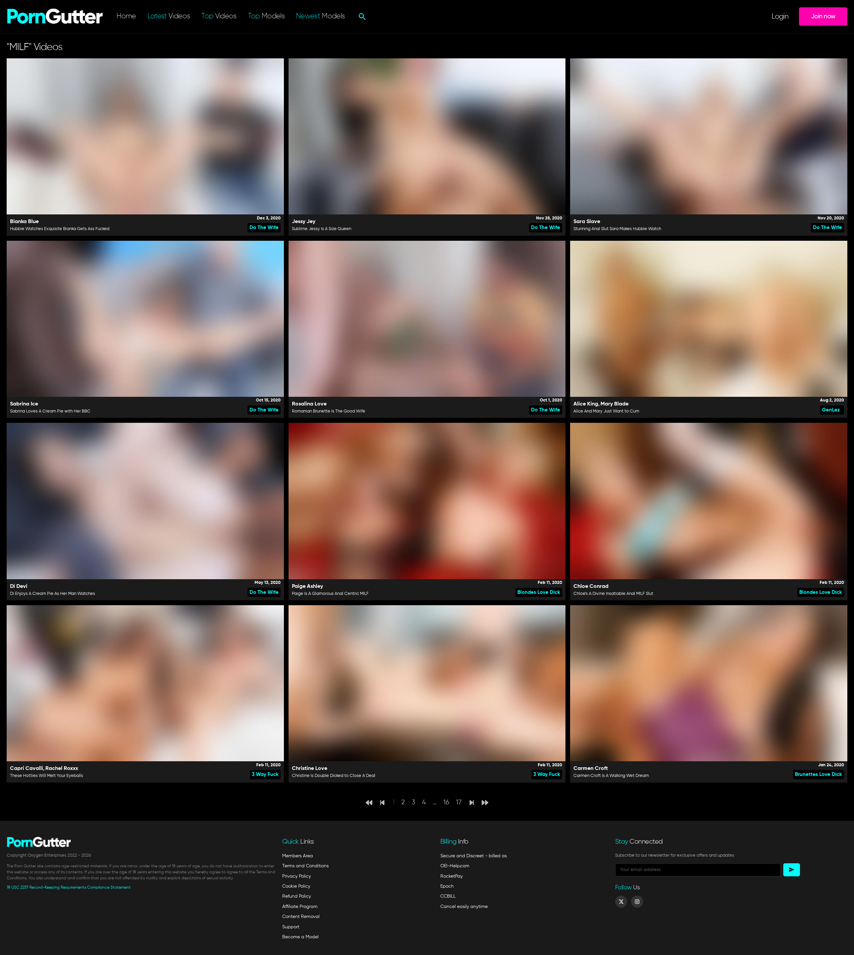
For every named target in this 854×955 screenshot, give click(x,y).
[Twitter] (621, 902)
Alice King (585, 404)
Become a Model (300, 937)
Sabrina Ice (24, 404)
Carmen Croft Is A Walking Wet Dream (611, 776)
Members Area (297, 856)
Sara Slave (586, 221)
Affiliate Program (300, 906)
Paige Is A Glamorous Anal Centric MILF (330, 594)
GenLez (831, 409)
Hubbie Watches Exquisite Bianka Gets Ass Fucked (59, 229)
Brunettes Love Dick (818, 774)
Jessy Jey (303, 221)
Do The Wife (264, 227)
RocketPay (451, 876)
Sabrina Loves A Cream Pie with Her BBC (50, 411)
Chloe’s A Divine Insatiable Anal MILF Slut (613, 594)
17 (459, 802)
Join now (823, 16)
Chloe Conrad (590, 586)
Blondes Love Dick (538, 592)
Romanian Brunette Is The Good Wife (328, 411)
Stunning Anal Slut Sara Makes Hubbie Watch (617, 229)
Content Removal (301, 916)
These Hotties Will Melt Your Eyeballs (46, 776)
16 (446, 802)
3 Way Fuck (265, 774)
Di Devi (18, 586)
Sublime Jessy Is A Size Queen (321, 229)
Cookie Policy (296, 886)
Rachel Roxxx (61, 768)
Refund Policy (296, 896)
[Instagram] (637, 902)
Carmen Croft (590, 768)
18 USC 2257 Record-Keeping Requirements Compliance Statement (69, 888)
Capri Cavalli (26, 768)
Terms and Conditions (305, 866)
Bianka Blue (24, 221)
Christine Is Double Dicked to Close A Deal (333, 776)
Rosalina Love (309, 404)
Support (290, 927)
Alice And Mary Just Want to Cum (606, 411)
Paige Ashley (307, 586)
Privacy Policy (296, 876)
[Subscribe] (791, 869)
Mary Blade (614, 404)
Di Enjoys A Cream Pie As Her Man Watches (52, 594)
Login (780, 16)
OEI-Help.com (454, 866)
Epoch (447, 886)
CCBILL (448, 896)
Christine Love (309, 768)
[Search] (361, 16)
